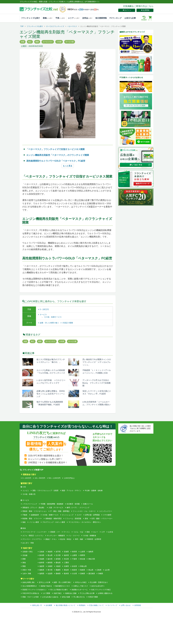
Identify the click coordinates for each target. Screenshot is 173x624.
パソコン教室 (34, 522)
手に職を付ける (79, 597)
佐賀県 (50, 574)
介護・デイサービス (56, 508)
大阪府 (58, 566)
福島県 (90, 552)
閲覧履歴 (144, 20)
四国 (24, 570)
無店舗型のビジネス (62, 586)
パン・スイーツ (74, 536)
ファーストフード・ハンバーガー (34, 532)
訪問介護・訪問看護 (92, 515)
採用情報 (137, 605)
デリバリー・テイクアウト (32, 539)
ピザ (103, 532)
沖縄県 (100, 574)
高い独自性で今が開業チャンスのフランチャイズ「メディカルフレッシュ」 (96, 362)
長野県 (82, 555)
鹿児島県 (91, 574)
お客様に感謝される (105, 593)
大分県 (74, 574)
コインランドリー (105, 511)
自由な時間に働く (28, 582)
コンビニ (25, 490)
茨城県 (41, 559)
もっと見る (67, 166)
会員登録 (146, 10)
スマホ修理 (107, 515)
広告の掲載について (96, 605)
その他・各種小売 (28, 494)
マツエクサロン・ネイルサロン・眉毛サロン (85, 522)
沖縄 (29, 574)
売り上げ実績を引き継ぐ (59, 590)
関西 (24, 566)
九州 (24, 574)
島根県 (82, 570)
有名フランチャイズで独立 (101, 590)
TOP (22, 26)
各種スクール (88, 504)
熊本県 (66, 574)
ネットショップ (67, 515)
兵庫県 (66, 566)
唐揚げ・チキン (51, 539)
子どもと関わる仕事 (87, 593)
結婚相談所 (35, 515)
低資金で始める (46, 586)
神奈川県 (91, 559)
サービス (43, 314)
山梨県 (74, 555)
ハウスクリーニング (29, 504)
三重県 (66, 563)
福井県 (66, 555)
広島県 (99, 570)
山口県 (107, 570)
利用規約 (82, 605)
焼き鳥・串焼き (65, 539)
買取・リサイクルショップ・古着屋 (45, 490)
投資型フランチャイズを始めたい (34, 590)
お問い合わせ (126, 605)
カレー (95, 532)
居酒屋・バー (55, 532)
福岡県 (41, 574)
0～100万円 (44, 309)
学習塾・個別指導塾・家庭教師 (52, 504)
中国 (29, 570)
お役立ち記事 (130, 18)
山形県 (82, 552)
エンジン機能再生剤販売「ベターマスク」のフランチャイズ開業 (57, 155)
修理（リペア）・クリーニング (78, 508)
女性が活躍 (66, 597)
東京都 (82, 559)
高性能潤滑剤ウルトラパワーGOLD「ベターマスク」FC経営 (55, 161)
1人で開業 (46, 593)
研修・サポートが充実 (30, 597)
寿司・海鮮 (79, 539)
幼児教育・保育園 (73, 504)
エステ (79, 515)
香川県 (50, 570)
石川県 (58, 555)
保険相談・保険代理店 (53, 518)
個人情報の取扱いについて (65, 605)
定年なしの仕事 (44, 582)
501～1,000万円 (54, 478)
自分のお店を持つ (97, 586)
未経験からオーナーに (79, 590)
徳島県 (41, 570)
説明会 (87, 18)
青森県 (50, 552)
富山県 (50, 555)
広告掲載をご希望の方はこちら (138, 6)
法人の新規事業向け (29, 586)
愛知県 (58, 563)
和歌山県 (83, 566)
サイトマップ (112, 605)
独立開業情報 (101, 18)
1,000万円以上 (69, 478)
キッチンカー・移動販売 (56, 536)
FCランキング (116, 18)
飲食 (24, 528)
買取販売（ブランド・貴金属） (33, 508)
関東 (24, 559)
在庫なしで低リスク (80, 586)
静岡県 (50, 563)
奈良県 (74, 566)
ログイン (128, 10)
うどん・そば (78, 532)
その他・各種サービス (53, 317)
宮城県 (66, 552)
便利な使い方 (37, 605)
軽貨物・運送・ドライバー (32, 518)
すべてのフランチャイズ (55, 26)
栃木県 (50, 559)
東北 (31, 552)
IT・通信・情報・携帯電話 (59, 511)
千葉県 (74, 559)
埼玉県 (66, 559)
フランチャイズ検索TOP (32, 470)
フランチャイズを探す (30, 18)
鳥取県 (74, 570)
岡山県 (90, 570)
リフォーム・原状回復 (73, 518)
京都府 (50, 566)
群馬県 (58, 559)
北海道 (24, 552)
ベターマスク (72, 26)
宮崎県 (82, 574)
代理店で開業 (67, 323)
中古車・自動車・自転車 (93, 490)
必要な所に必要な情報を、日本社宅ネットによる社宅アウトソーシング (50, 394)
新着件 (94, 10)
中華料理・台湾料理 (93, 539)
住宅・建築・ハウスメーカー (101, 518)
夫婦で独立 (58, 593)
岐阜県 (41, 563)
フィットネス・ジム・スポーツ (84, 511)
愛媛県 (58, 570)
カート (150, 20)
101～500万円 (40, 478)
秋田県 (74, 552)
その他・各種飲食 (89, 536)
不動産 (24, 515)
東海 (24, 563)
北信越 (24, 555)
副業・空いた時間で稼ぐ (50, 323)
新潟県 (41, 555)
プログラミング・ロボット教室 (53, 522)
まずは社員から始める (50, 597)
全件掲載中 (84, 10)
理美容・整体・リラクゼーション (34, 511)
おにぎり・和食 (28, 543)
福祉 (24, 522)
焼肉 (88, 532)
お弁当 (110, 532)
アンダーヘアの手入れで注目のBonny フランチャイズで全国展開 (96, 383)
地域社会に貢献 (70, 593)
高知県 (66, 570)
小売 (24, 487)
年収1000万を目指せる (30, 593)
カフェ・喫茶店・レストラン (33, 536)
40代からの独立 (80, 582)
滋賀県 (41, 566)
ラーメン (66, 532)
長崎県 (58, 574)
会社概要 (49, 605)
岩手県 (58, 552)
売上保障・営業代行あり (99, 582)
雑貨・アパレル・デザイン (71, 490)
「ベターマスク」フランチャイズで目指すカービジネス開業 (55, 149)
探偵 (86, 518)
